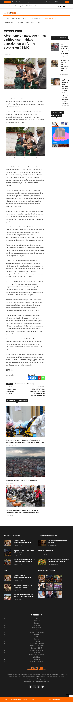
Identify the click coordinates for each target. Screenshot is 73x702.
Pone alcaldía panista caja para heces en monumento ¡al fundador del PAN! (35, 2)
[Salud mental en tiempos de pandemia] (42, 543)
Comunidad (9, 23)
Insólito (36, 630)
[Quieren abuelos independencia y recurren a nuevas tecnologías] (8, 543)
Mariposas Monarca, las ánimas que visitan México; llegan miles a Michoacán (58, 561)
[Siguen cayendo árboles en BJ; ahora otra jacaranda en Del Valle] (8, 562)
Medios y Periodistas (36, 632)
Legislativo (36, 18)
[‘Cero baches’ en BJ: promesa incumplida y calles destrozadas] (55, 47)
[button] (66, 2)
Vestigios (19, 23)
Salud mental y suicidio (46, 550)
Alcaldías (36, 657)
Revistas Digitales (33, 23)
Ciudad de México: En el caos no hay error (21, 481)
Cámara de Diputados (36, 643)
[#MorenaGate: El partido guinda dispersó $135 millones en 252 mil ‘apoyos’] (54, 64)
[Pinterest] (39, 378)
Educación (30, 383)
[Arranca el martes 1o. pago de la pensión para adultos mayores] (58, 597)
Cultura (36, 623)
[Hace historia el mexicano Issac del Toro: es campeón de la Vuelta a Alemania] (41, 597)
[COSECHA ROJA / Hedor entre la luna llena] (8, 552)
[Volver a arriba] (67, 695)
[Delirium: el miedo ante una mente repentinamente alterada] (8, 588)
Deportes (36, 625)
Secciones (16, 18)
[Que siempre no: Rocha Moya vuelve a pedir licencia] (49, 597)
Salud (36, 636)
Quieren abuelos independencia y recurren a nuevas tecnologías (23, 542)
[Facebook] (29, 378)
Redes (36, 634)
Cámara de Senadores (36, 646)
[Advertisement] (62, 162)
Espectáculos (36, 627)
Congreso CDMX (36, 648)
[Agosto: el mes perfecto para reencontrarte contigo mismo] (8, 597)
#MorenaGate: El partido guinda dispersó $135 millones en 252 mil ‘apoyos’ (64, 66)
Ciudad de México (50, 18)
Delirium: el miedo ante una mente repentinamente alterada (23, 587)
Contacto (37, 6)
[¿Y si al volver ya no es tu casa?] (58, 589)
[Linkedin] (36, 378)
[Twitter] (33, 378)
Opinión (26, 18)
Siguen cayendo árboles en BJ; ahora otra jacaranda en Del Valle (24, 561)
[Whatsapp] (43, 378)
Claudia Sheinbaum (20, 383)
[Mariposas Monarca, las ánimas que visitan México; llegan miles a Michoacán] (42, 562)
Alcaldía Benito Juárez (36, 655)
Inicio (7, 18)
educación (18, 31)
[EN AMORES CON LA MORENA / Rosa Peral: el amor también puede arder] (41, 589)
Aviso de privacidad (54, 699)
